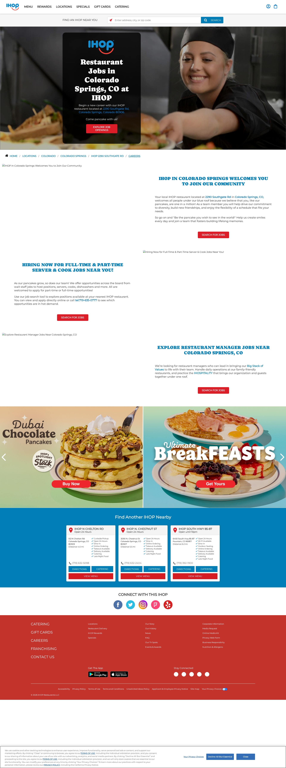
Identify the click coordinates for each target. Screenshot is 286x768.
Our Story (149, 624)
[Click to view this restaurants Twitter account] (130, 604)
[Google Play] (98, 674)
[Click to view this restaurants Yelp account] (168, 604)
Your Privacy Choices (212, 689)
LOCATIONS (64, 6)
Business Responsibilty (213, 642)
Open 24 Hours (82, 531)
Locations (29, 156)
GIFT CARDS (102, 6)
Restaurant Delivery (97, 628)
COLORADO (48, 156)
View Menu (91, 576)
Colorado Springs (73, 156)
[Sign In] (268, 6)
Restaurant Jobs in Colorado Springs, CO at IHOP (102, 80)
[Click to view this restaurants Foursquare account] (155, 604)
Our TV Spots (151, 642)
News (148, 633)
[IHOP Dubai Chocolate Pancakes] (71, 456)
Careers (134, 156)
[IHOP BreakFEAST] (214, 456)
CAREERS (39, 640)
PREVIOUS (3, 457)
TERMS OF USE (88, 753)
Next (282, 457)
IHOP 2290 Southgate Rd (107, 156)
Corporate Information (213, 624)
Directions (79, 569)
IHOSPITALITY (203, 373)
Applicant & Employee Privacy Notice (170, 689)
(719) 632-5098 (80, 563)
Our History (150, 628)
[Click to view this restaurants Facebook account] (118, 604)
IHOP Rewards (95, 633)
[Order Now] (275, 6)
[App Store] (119, 674)
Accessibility (64, 689)
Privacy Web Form (211, 638)
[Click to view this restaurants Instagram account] (143, 604)
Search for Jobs (213, 234)
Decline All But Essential (220, 756)
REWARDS (44, 6)
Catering (102, 569)
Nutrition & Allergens (212, 647)
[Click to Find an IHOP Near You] (110, 20)
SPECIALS (83, 6)
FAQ (147, 638)
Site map (195, 689)
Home (14, 156)
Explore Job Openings (101, 129)
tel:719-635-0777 (86, 300)
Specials (92, 638)
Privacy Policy (79, 689)
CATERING (122, 6)
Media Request (209, 628)
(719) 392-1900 (185, 563)
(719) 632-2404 (133, 563)
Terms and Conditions (113, 689)
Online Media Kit (210, 633)
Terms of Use (94, 689)
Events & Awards (153, 647)
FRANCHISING (44, 649)
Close (245, 756)
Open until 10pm (188, 531)
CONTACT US (42, 657)
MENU (28, 6)
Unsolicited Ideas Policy (137, 689)
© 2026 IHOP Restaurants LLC (45, 695)
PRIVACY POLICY (52, 765)
